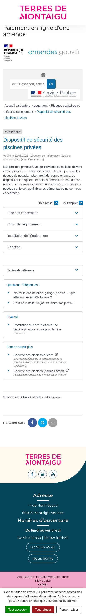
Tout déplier (70, 203)
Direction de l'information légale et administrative (33, 397)
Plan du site (43, 580)
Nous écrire (43, 558)
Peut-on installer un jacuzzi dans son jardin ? (44, 303)
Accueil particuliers (18, 105)
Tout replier (46, 203)
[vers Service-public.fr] (54, 94)
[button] (43, 213)
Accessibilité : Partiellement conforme (43, 576)
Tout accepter (17, 609)
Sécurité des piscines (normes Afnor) (39, 371)
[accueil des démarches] (43, 74)
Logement (41, 105)
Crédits (43, 584)
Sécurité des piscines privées (34, 355)
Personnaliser (68, 609)
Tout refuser (43, 609)
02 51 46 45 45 (43, 547)
